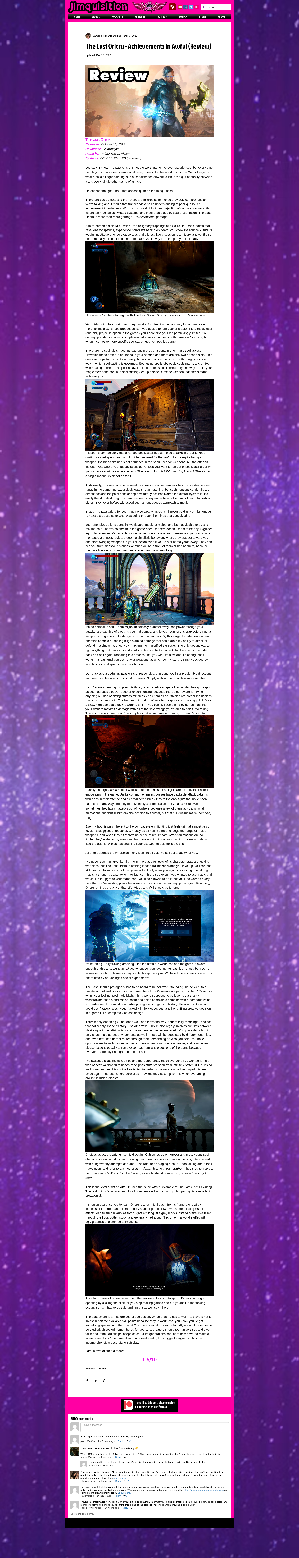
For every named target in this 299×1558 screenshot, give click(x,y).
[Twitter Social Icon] (191, 7)
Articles (102, 1368)
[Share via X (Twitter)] (95, 1380)
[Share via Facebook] (87, 1380)
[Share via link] (104, 1380)
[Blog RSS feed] (172, 7)
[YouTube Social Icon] (180, 7)
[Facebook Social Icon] (185, 7)
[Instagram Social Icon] (196, 7)
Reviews (90, 1368)
